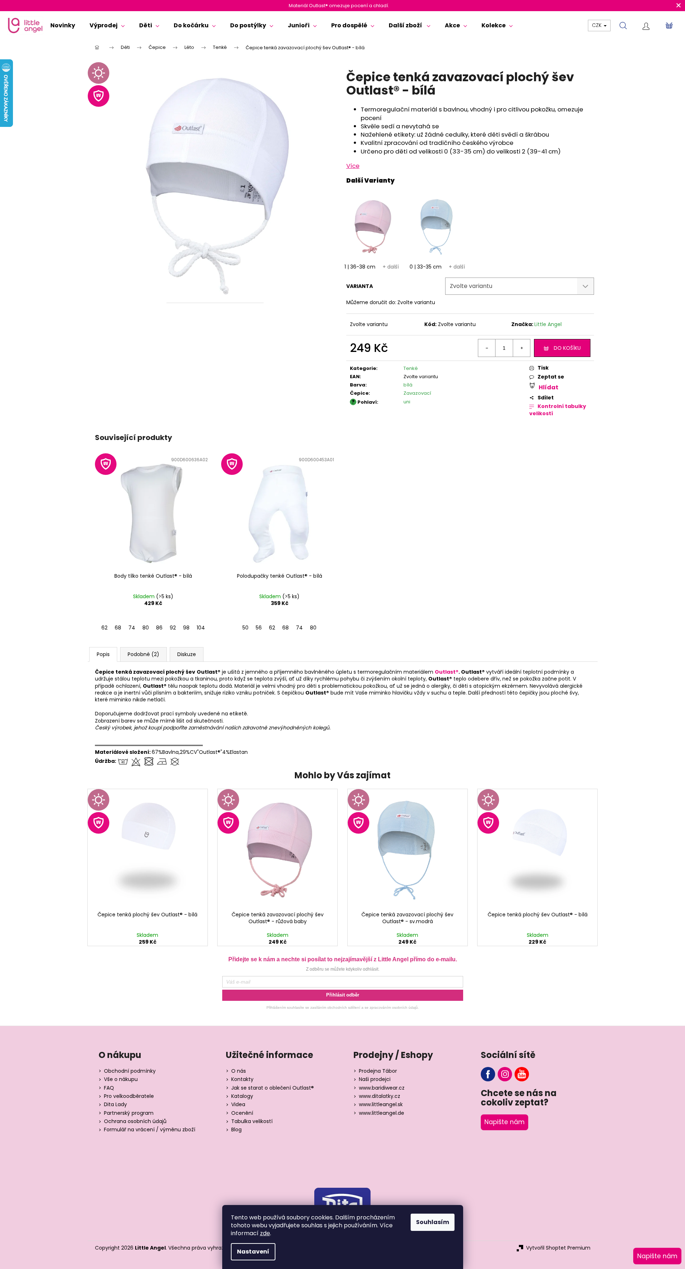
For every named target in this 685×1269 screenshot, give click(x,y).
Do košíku (567, 348)
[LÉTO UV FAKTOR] (147, 848)
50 (245, 627)
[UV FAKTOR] (153, 511)
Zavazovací (417, 393)
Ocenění (242, 1113)
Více (353, 165)
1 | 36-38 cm (359, 266)
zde (265, 1233)
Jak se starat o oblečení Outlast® (272, 1088)
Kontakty (242, 1079)
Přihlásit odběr (342, 995)
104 (201, 627)
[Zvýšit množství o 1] (521, 348)
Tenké (410, 368)
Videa (238, 1104)
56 (259, 627)
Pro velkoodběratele (129, 1096)
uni (406, 401)
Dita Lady (115, 1104)
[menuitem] (62, 25)
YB (522, 1074)
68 (118, 627)
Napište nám (504, 1122)
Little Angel (548, 324)
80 (145, 627)
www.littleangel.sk (381, 1104)
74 (131, 627)
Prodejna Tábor (378, 1071)
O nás (238, 1071)
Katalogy (242, 1096)
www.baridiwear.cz (382, 1088)
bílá (407, 384)
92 (173, 627)
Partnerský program (129, 1113)
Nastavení (253, 1251)
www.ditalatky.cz (379, 1096)
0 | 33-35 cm (426, 266)
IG (505, 1074)
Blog (236, 1129)
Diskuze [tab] (186, 654)
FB (488, 1074)
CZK (597, 25)
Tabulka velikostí (252, 1121)
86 (159, 627)
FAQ (109, 1088)
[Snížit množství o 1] (487, 348)
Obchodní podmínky (130, 1071)
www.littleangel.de (381, 1113)
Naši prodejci (375, 1079)
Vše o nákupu (121, 1079)
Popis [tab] (103, 654)
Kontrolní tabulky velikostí (557, 410)
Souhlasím (432, 1222)
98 (186, 627)
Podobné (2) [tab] (143, 654)
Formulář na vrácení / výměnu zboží (149, 1129)
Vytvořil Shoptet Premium (558, 1248)
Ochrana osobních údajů (135, 1121)
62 (104, 627)
